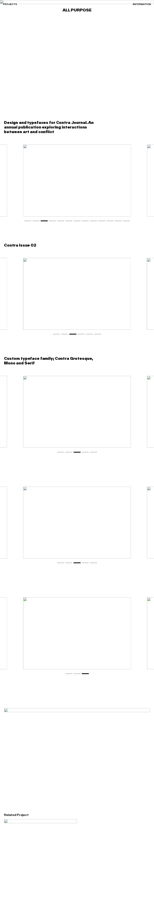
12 (118, 220)
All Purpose (77, 10)
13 (126, 220)
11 (109, 220)
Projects (10, 4)
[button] (146, 180)
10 (101, 220)
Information (142, 4)
